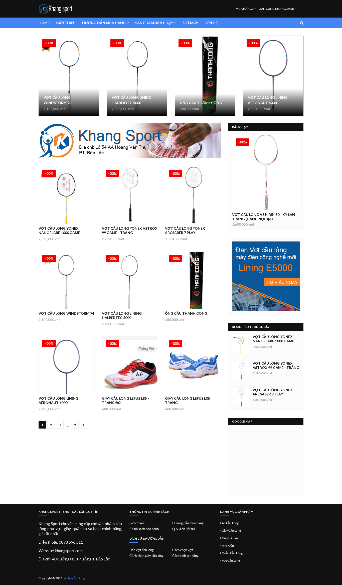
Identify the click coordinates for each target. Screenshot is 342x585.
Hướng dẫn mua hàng (188, 523)
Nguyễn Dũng (76, 578)
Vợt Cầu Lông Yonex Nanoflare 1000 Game (59, 230)
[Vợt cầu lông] (266, 172)
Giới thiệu (136, 523)
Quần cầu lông (232, 553)
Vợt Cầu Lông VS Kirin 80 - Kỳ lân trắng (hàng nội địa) (263, 216)
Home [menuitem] (44, 23)
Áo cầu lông (230, 523)
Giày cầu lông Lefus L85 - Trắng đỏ (125, 400)
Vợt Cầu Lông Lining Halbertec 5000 (131, 100)
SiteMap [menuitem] (190, 23)
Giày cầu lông (231, 530)
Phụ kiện (228, 545)
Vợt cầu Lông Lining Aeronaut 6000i (268, 100)
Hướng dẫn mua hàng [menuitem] (104, 23)
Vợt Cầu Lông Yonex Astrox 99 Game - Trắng (129, 230)
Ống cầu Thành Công (201, 103)
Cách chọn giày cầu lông (146, 556)
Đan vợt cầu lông (141, 550)
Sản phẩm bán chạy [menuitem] (154, 23)
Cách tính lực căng (185, 556)
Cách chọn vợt (182, 550)
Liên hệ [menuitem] (211, 23)
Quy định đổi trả (183, 529)
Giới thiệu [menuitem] (66, 23)
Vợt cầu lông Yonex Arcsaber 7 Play (185, 230)
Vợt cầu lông (231, 560)
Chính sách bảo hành (144, 529)
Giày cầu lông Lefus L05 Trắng (187, 400)
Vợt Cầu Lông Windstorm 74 (57, 100)
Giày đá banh (231, 538)
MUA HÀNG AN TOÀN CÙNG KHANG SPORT (266, 9)
